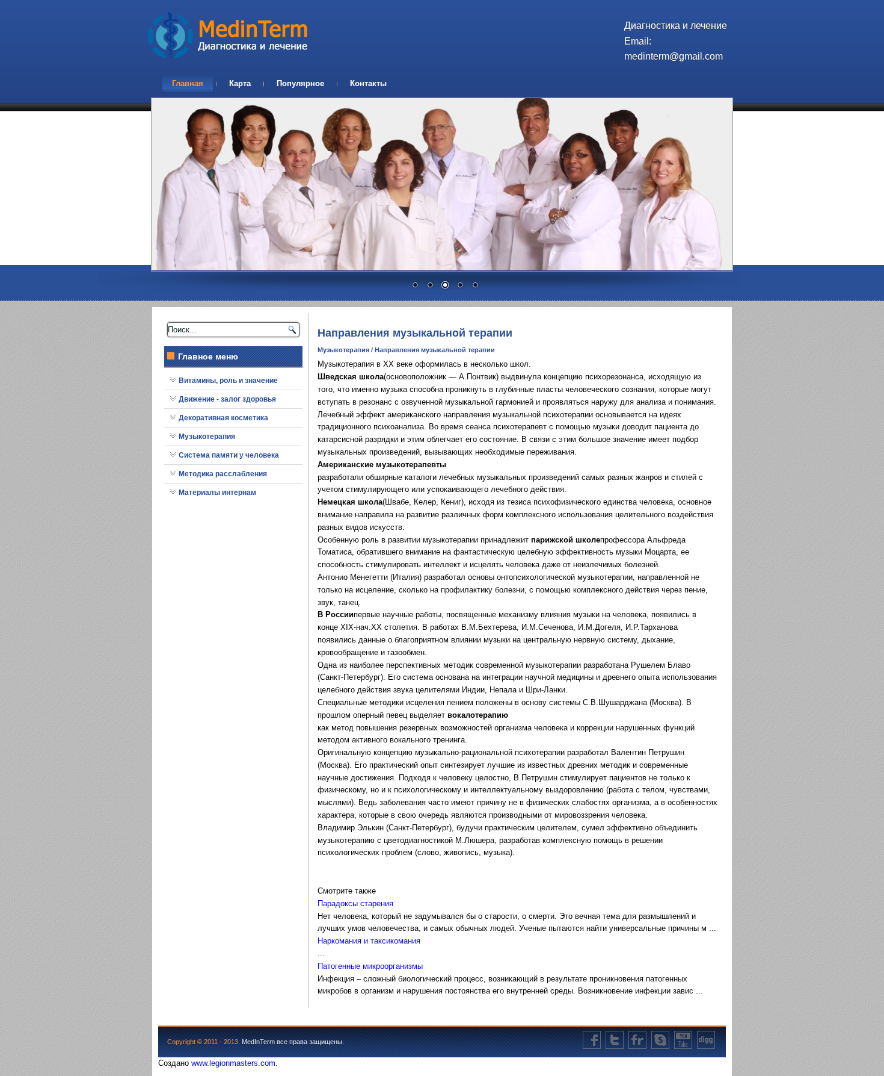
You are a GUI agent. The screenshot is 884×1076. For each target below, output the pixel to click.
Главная (187, 83)
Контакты (368, 83)
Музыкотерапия (207, 436)
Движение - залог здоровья (227, 399)
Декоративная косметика (223, 418)
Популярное (300, 83)
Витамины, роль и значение (228, 380)
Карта (240, 83)
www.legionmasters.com (233, 1063)
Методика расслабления (223, 474)
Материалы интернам (217, 492)
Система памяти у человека (229, 455)
